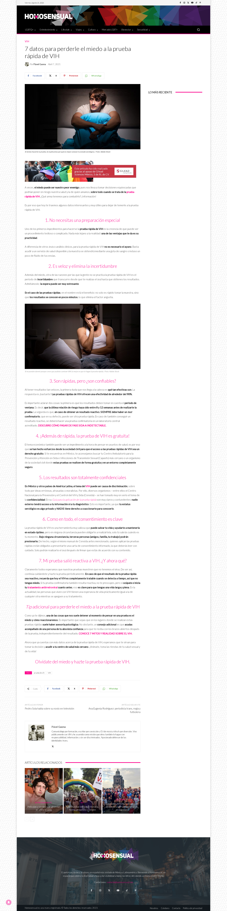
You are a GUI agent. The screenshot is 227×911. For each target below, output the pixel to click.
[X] (53, 745)
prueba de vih (39, 673)
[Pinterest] (200, 3)
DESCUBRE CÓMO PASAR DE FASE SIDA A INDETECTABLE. (72, 425)
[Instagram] (184, 3)
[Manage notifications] (8, 902)
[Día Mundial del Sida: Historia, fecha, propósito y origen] (83, 791)
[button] (198, 29)
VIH (27, 41)
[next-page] (32, 819)
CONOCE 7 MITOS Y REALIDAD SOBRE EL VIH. (105, 633)
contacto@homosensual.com (120, 882)
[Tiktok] (126, 890)
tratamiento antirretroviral (42, 587)
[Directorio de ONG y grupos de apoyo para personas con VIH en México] (121, 791)
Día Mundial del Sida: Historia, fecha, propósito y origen (82, 808)
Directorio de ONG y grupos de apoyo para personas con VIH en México (121, 806)
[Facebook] (180, 3)
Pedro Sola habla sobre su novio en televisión (49, 708)
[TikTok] (196, 3)
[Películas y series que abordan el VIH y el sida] (44, 791)
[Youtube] (192, 3)
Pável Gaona (40, 64)
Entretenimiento (43, 802)
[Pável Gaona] (27, 64)
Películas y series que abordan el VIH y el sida (43, 808)
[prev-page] (27, 819)
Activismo (121, 799)
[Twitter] (188, 3)
